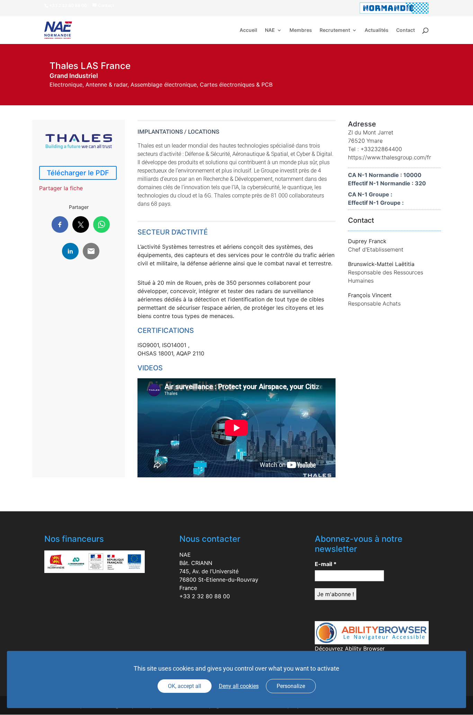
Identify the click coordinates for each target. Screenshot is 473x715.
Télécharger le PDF (78, 173)
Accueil (248, 30)
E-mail (326, 563)
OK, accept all (184, 686)
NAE (270, 30)
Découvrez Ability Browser (350, 648)
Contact (405, 30)
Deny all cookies (239, 686)
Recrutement (335, 30)
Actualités (377, 30)
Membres (300, 30)
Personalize (291, 686)
